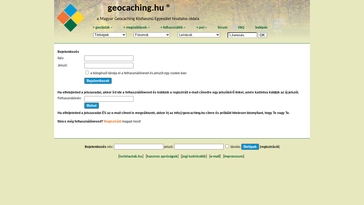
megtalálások (136, 27)
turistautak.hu (130, 156)
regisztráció (270, 147)
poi (201, 27)
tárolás (235, 147)
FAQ (241, 27)
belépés (261, 27)
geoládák (102, 27)
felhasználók (173, 27)
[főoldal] (71, 19)
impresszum (233, 156)
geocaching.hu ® (139, 8)
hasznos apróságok (162, 156)
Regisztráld (112, 121)
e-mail (215, 156)
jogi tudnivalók (194, 156)
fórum (222, 27)
